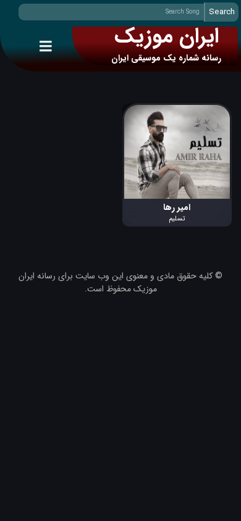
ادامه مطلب (211, 109)
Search (222, 12)
